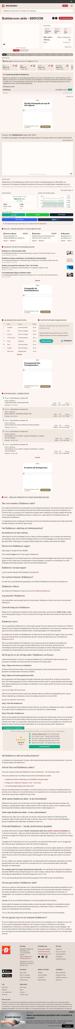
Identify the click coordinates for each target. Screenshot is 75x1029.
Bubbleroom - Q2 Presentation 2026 (47, 772)
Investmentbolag (42, 975)
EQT (8, 331)
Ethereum (22, 992)
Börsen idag (23, 972)
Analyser (50, 54)
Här (66, 760)
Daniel (18, 1004)
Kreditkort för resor (61, 975)
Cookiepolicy (59, 956)
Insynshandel (34, 54)
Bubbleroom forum (8, 639)
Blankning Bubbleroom (60, 581)
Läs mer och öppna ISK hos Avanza (13, 690)
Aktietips (40, 972)
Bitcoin (22, 990)
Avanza (5, 241)
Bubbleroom (35, 572)
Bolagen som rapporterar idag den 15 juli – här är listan (23, 783)
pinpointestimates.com (57, 333)
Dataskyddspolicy (60, 954)
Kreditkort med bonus (61, 977)
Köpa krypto (23, 987)
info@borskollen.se (25, 958)
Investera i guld (24, 994)
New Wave (46, 614)
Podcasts (69, 54)
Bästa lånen (5, 987)
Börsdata (27, 927)
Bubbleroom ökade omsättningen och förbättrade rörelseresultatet (27, 779)
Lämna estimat (46, 341)
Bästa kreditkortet (60, 972)
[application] (51, 202)
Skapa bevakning (67, 18)
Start (4, 54)
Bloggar (57, 54)
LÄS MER (68, 1026)
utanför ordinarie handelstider (57, 831)
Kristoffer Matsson (43, 954)
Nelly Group (10, 351)
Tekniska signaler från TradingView (37, 174)
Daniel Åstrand (42, 951)
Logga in (65, 5)
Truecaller (9, 327)
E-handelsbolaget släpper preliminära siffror (20, 786)
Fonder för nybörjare (25, 977)
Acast (8, 344)
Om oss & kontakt (61, 952)
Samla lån (4, 994)
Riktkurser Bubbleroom (42, 591)
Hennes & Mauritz (28, 614)
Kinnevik (9, 334)
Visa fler (37, 457)
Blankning (43, 54)
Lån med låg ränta (6, 992)
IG (66, 906)
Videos (63, 54)
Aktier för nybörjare (50, 900)
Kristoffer (10, 1004)
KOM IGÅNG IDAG (44, 746)
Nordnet (12, 241)
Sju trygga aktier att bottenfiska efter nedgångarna (19, 11)
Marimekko (65, 614)
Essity (8, 341)
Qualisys (9, 348)
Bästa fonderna (42, 980)
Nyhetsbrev (59, 949)
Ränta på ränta (24, 980)
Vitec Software (11, 337)
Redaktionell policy (61, 959)
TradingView (17, 927)
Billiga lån (4, 990)
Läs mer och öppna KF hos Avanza (13, 700)
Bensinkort (59, 980)
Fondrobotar (41, 977)
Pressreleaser (17, 54)
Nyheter (10, 54)
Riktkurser (26, 54)
